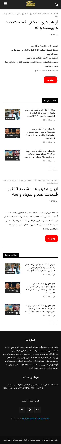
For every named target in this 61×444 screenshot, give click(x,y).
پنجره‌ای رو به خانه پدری (12, 136)
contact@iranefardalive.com (36, 419)
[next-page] (55, 168)
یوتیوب (50, 80)
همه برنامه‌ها (42, 13)
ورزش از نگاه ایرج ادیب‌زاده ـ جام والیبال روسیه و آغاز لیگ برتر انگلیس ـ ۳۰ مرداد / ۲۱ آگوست (40, 113)
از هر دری (33, 13)
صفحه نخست (53, 13)
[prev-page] (50, 168)
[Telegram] (30, 410)
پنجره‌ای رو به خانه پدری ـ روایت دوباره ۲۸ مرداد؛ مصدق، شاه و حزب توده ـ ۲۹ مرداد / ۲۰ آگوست (40, 154)
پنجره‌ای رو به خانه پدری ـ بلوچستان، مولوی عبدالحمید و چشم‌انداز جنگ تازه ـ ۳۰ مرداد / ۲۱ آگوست (40, 133)
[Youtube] (37, 410)
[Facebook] (22, 410)
